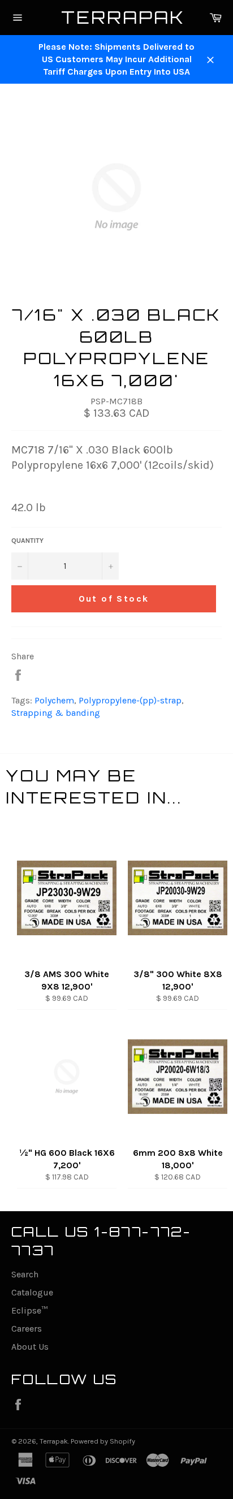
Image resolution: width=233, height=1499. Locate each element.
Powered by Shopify (103, 1441)
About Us (30, 1346)
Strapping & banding (55, 712)
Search (24, 1274)
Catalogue (32, 1292)
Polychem (54, 700)
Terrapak (116, 17)
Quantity (27, 541)
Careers (26, 1328)
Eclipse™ (29, 1310)
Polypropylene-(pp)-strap (130, 700)
